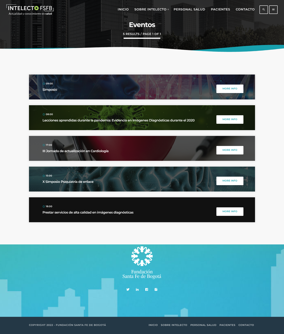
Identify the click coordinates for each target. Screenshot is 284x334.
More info (229, 88)
